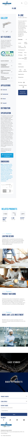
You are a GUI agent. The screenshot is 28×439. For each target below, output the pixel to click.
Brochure (20, 82)
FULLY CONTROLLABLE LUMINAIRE (5, 78)
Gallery (19, 63)
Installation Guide (23, 85)
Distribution (21, 66)
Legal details (4, 401)
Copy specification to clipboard (8, 155)
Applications (21, 74)
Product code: (22, 17)
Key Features (20, 70)
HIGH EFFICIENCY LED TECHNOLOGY (6, 72)
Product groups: (5, 396)
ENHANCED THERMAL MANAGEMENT (5, 66)
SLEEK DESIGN (5, 61)
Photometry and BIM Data (23, 92)
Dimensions (20, 77)
